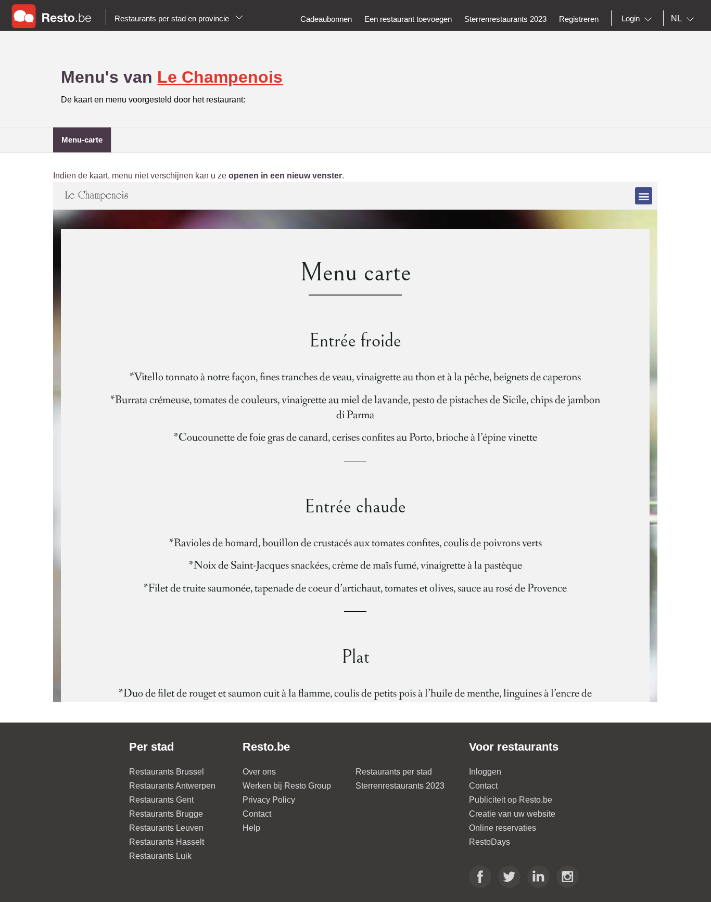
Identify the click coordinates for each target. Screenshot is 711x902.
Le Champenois (220, 77)
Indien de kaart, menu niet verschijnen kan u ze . (198, 175)
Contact (257, 813)
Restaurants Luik (160, 856)
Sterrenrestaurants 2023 (400, 785)
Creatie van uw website (512, 813)
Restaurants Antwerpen (172, 785)
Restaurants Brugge (166, 813)
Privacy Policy (269, 799)
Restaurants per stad (393, 771)
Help (251, 827)
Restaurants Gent (161, 799)
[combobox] (638, 19)
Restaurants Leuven (166, 827)
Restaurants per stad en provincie (173, 18)
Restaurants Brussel (166, 771)
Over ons (259, 771)
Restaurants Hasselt (166, 841)
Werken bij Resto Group (287, 785)
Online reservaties (502, 827)
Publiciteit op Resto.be (510, 799)
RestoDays (489, 841)
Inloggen (485, 771)
